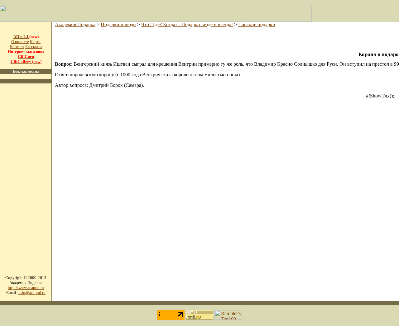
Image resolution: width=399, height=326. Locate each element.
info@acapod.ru (32, 292)
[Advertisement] (26, 181)
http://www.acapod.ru (26, 287)
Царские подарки (256, 24)
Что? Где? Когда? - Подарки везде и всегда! (187, 24)
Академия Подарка (75, 24)
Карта (35, 41)
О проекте (20, 41)
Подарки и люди (118, 24)
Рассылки (33, 46)
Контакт (17, 46)
